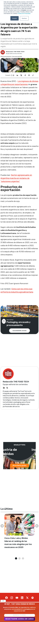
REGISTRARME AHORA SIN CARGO (19, 619)
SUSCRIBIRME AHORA (19, 330)
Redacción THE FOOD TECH (15, 51)
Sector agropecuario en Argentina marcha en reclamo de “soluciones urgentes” (16, 178)
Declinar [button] (24, 18)
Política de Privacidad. (24, 13)
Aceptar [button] (14, 18)
